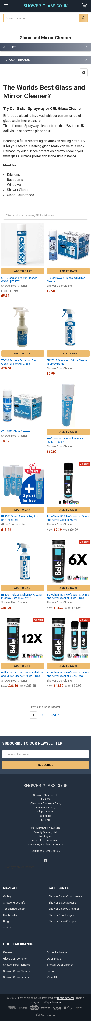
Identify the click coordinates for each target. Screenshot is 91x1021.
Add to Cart (23, 271)
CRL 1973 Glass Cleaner (15, 431)
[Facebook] (45, 861)
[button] (84, 72)
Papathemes (53, 1002)
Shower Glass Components (65, 896)
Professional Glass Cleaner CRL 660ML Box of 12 (66, 440)
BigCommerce (65, 997)
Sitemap (8, 927)
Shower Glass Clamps (62, 921)
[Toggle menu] (6, 6)
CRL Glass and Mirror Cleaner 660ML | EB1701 (19, 279)
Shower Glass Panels (16, 977)
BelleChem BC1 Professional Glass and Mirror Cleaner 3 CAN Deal (68, 674)
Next (54, 715)
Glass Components (15, 958)
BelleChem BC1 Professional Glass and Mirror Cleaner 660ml (68, 518)
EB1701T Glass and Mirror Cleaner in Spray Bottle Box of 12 (21, 596)
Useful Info (10, 915)
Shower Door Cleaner (60, 964)
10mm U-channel (57, 952)
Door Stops (54, 958)
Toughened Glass (14, 908)
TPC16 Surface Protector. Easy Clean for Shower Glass (19, 362)
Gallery (7, 896)
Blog (6, 921)
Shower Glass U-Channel (64, 908)
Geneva (7, 952)
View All (52, 977)
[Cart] (85, 5)
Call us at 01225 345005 (45, 850)
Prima (50, 971)
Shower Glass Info (14, 902)
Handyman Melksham (19, 867)
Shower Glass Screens (62, 902)
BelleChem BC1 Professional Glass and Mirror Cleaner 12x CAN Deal (22, 674)
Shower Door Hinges (61, 915)
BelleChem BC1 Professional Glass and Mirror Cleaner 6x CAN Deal (68, 596)
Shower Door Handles (16, 964)
